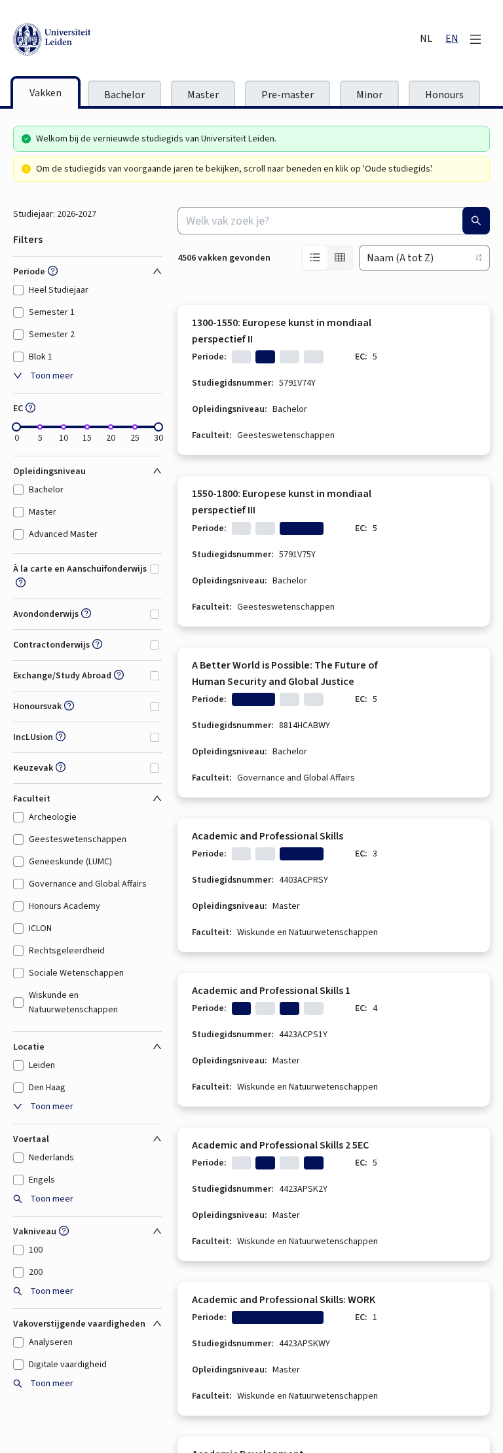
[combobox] (333, 220)
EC (18, 408)
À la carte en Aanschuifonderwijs (80, 569)
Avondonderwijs (46, 614)
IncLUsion (33, 737)
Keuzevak (33, 768)
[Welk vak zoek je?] (476, 220)
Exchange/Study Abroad (62, 675)
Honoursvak (37, 706)
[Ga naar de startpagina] (111, 39)
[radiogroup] (327, 258)
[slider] (16, 427)
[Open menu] (475, 39)
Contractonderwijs (51, 645)
